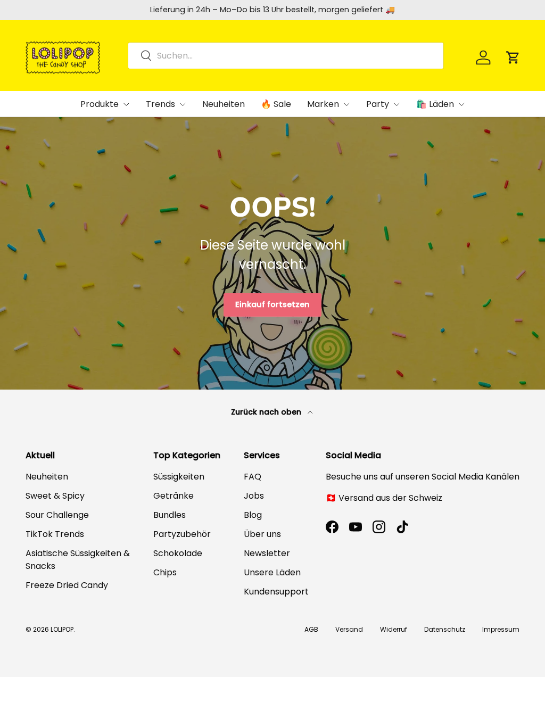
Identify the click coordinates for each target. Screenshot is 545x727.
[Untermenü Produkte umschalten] (126, 104)
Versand (349, 629)
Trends (160, 104)
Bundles (169, 515)
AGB (311, 629)
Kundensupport (276, 591)
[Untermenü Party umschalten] (396, 104)
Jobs (254, 496)
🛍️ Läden (435, 104)
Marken (323, 104)
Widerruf (393, 629)
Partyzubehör (182, 534)
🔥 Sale (276, 104)
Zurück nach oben (267, 412)
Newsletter (267, 553)
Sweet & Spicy (55, 496)
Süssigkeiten (178, 476)
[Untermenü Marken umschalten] (346, 104)
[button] (513, 57)
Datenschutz (444, 629)
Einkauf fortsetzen (272, 304)
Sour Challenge (57, 515)
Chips (165, 572)
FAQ (252, 476)
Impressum (500, 629)
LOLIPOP (62, 629)
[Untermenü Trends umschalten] (182, 104)
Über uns (262, 534)
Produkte (99, 104)
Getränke (173, 496)
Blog (253, 515)
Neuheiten (223, 104)
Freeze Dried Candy (67, 585)
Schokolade (177, 553)
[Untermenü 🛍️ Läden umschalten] (461, 104)
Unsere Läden (272, 572)
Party (377, 104)
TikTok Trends (55, 534)
